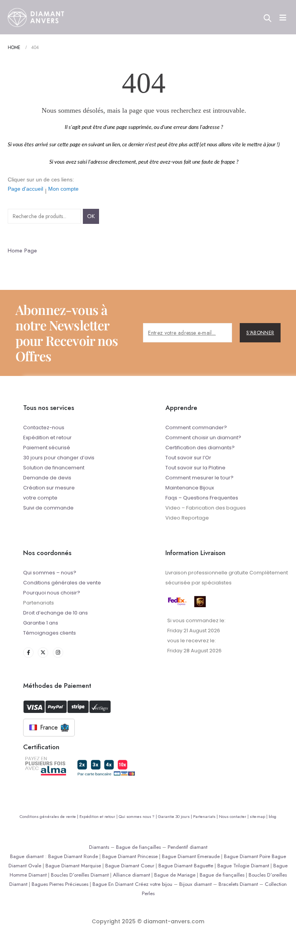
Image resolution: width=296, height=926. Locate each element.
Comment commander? (196, 427)
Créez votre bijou (153, 884)
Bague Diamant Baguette (185, 865)
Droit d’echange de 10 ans (55, 612)
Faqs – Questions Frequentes (201, 497)
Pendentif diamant (187, 847)
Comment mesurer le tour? (199, 477)
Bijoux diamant (195, 884)
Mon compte (63, 189)
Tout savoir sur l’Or (188, 457)
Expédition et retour (47, 437)
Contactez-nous (43, 427)
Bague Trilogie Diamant (243, 865)
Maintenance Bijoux (189, 487)
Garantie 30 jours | (175, 816)
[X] (43, 652)
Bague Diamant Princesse (130, 856)
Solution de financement (53, 467)
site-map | (259, 816)
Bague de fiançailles (138, 847)
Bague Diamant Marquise (73, 865)
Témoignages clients (49, 633)
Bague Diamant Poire (247, 856)
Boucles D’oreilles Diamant (80, 875)
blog (272, 816)
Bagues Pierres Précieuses (60, 884)
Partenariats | (206, 816)
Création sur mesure (49, 487)
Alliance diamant (131, 875)
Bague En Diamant (112, 884)
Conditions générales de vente (62, 582)
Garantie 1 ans (40, 622)
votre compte (40, 497)
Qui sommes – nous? (49, 572)
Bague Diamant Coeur (129, 865)
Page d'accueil (25, 189)
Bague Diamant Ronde (73, 856)
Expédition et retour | (99, 816)
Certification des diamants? (200, 447)
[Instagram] (58, 652)
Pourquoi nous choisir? (51, 592)
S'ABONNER (260, 332)
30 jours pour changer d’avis (58, 457)
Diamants (99, 847)
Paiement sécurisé (46, 447)
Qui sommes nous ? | (138, 816)
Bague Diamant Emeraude (191, 856)
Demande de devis (47, 477)
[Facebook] (28, 652)
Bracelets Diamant (238, 884)
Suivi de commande (48, 507)
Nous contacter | (234, 816)
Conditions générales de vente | (49, 816)
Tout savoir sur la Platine (195, 467)
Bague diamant (27, 856)
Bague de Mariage (174, 875)
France (49, 727)
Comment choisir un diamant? (203, 437)
